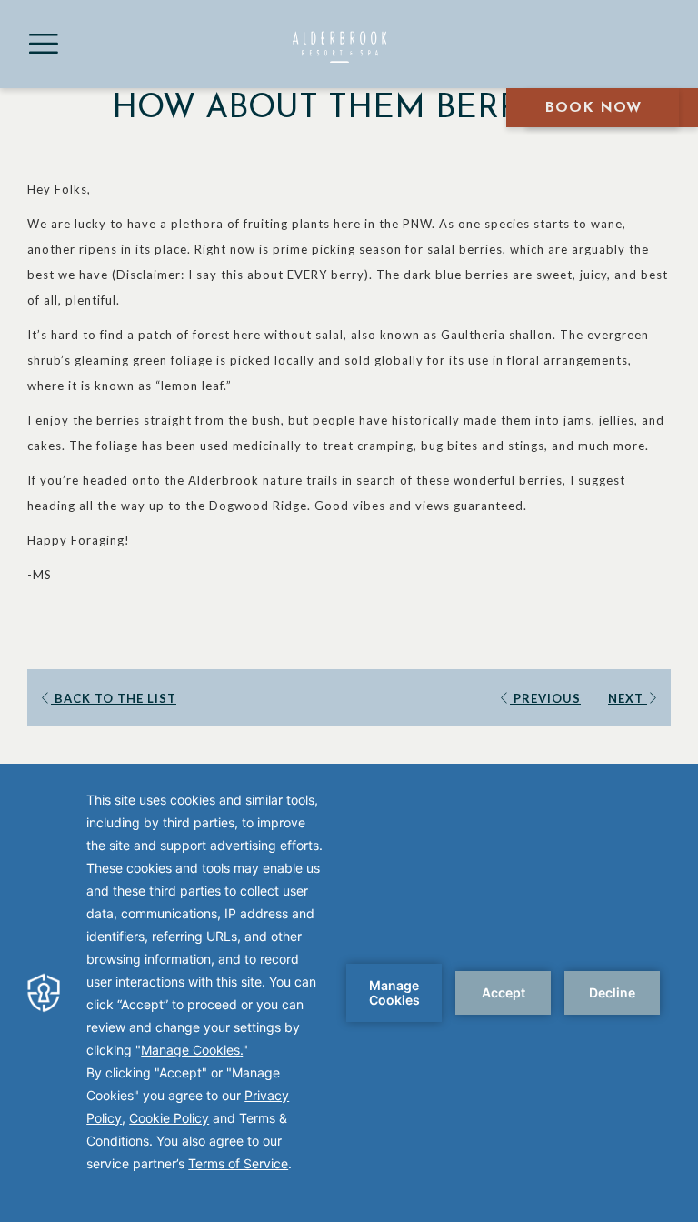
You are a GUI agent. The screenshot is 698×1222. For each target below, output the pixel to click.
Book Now (593, 108)
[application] (349, 993)
